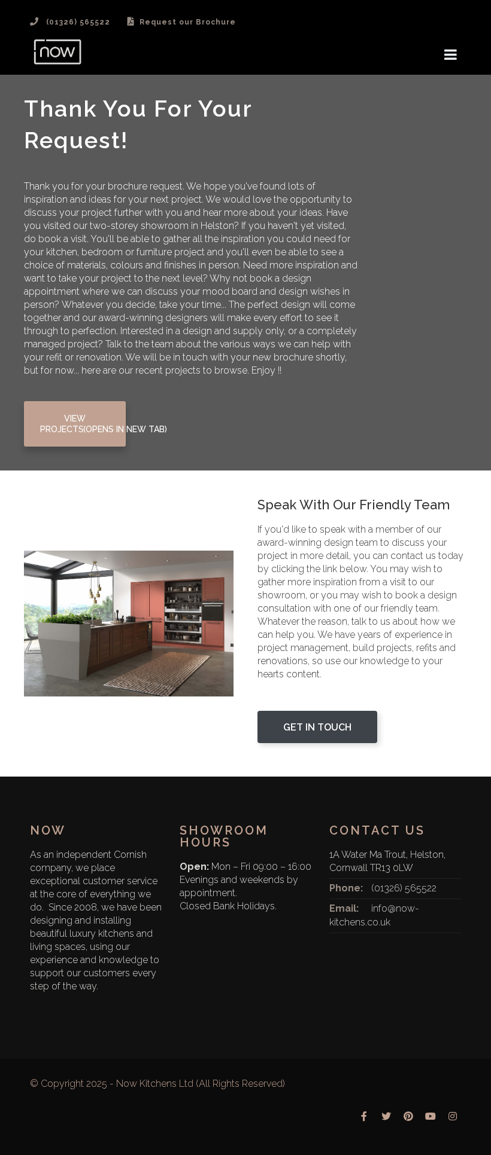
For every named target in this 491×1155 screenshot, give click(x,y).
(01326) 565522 (404, 888)
